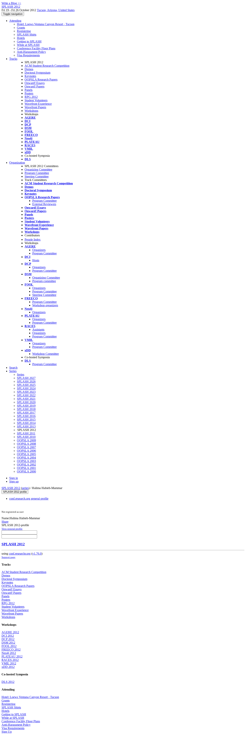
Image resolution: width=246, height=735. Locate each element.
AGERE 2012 (10, 632)
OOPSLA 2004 (26, 457)
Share (5, 521)
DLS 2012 (8, 681)
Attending (15, 20)
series (25, 488)
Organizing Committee (38, 169)
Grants (21, 27)
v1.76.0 (37, 553)
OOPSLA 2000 (26, 471)
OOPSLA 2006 (26, 450)
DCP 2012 (8, 639)
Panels (28, 90)
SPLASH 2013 (26, 426)
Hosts (35, 260)
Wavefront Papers (35, 107)
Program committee (44, 281)
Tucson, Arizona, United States (56, 10)
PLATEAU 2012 (12, 656)
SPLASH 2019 (26, 405)
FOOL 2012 (9, 646)
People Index (33, 239)
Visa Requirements (28, 55)
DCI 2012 (8, 635)
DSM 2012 (8, 642)
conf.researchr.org (20, 553)
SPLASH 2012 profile (15, 491)
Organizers (39, 250)
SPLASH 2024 (26, 388)
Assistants (38, 329)
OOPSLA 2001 (26, 468)
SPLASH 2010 (26, 436)
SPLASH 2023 (26, 391)
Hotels (21, 38)
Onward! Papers (34, 86)
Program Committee (37, 173)
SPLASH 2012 (11, 488)
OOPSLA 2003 (26, 461)
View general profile (12, 528)
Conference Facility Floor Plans (36, 48)
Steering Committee (37, 176)
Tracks (13, 58)
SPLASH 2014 (26, 423)
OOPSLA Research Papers (41, 79)
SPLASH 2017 (26, 412)
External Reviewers (44, 204)
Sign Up (7, 731)
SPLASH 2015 (26, 419)
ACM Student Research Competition (47, 65)
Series (20, 374)
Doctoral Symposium (37, 72)
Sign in (13, 478)
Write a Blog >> (11, 3)
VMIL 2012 (9, 663)
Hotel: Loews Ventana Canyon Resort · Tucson (45, 24)
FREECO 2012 (11, 649)
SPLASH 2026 (26, 381)
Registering (24, 31)
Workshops (31, 110)
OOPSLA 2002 (26, 464)
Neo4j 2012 (9, 653)
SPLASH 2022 (26, 395)
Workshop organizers (45, 305)
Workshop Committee (45, 353)
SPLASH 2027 (26, 378)
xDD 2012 (8, 666)
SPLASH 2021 (26, 398)
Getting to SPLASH (29, 41)
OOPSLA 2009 (26, 440)
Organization (17, 162)
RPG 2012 (31, 96)
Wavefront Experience (38, 103)
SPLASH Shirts (26, 34)
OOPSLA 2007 (26, 447)
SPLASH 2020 (26, 402)
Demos (29, 69)
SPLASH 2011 (26, 433)
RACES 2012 (10, 660)
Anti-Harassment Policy (31, 51)
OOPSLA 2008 (26, 443)
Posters (29, 93)
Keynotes (30, 76)
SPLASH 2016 (26, 416)
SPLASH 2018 (26, 409)
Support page (8, 557)
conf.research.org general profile (28, 498)
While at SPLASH (28, 45)
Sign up (14, 481)
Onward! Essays (35, 83)
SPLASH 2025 (26, 385)
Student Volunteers (36, 100)
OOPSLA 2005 (26, 454)
